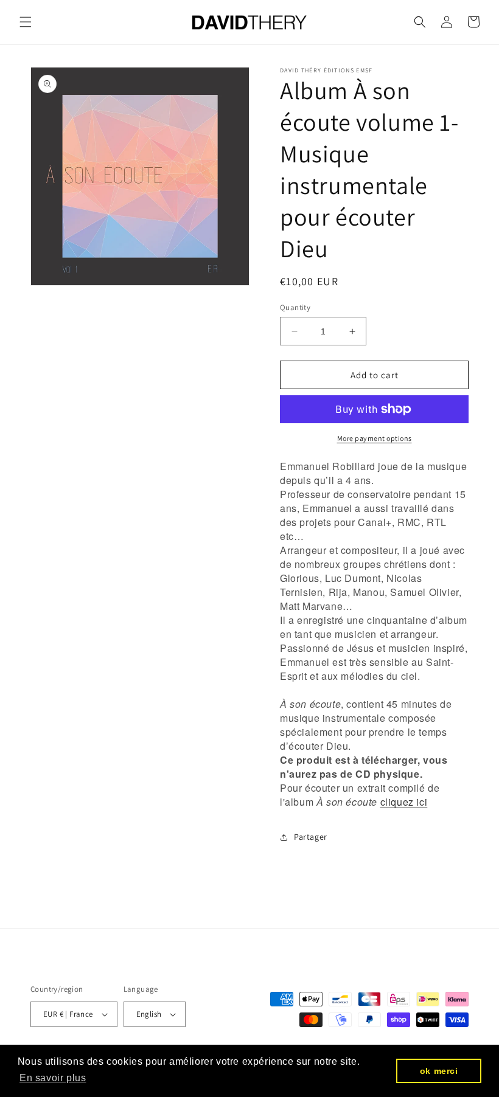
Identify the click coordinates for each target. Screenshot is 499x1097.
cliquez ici (404, 802)
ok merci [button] (439, 1071)
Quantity (295, 307)
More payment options (374, 438)
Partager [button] (310, 836)
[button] (25, 22)
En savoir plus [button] (52, 1078)
